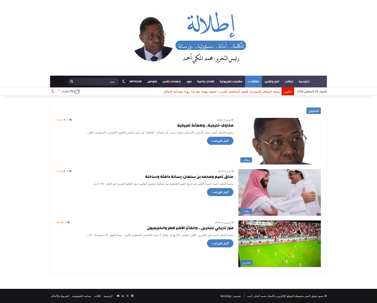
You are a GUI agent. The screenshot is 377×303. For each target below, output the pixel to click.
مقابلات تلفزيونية (231, 81)
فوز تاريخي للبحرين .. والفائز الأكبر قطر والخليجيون (190, 227)
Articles (135, 81)
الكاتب (289, 81)
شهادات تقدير (172, 81)
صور (189, 81)
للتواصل (152, 81)
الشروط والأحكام (60, 295)
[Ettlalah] (188, 38)
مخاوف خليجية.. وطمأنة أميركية (205, 125)
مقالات (254, 81)
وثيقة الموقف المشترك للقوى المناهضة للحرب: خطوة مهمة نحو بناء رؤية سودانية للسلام (222, 91)
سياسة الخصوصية (81, 295)
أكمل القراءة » (220, 140)
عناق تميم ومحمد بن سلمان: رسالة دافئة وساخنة (189, 176)
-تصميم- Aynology (231, 295)
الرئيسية (304, 81)
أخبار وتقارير (272, 81)
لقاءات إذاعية (205, 81)
